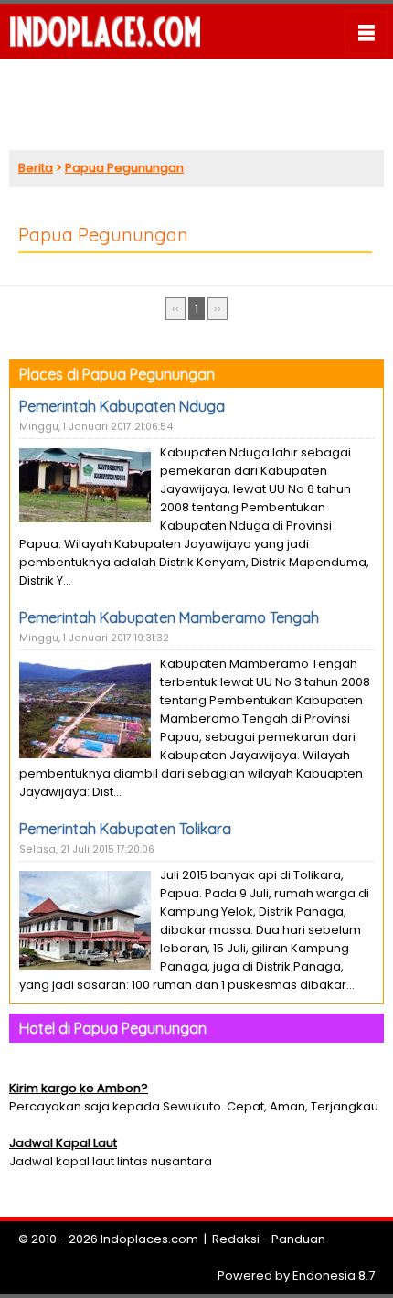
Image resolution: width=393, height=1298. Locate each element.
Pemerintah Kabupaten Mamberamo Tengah (169, 617)
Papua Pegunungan (124, 168)
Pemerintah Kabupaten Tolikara (125, 829)
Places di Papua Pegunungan (117, 374)
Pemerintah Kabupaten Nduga (122, 406)
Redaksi (236, 1239)
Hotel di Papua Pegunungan (113, 1028)
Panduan (298, 1239)
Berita (35, 168)
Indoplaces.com (149, 1239)
